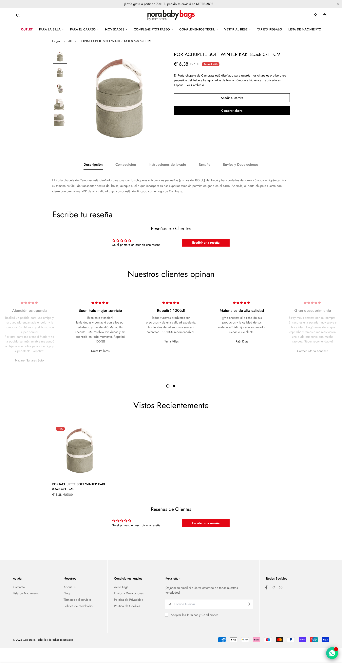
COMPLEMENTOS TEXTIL (197, 29)
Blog (67, 593)
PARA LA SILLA (50, 29)
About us (69, 587)
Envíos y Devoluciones (129, 593)
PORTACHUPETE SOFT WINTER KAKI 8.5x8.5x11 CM (78, 486)
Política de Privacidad (128, 599)
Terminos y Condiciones (202, 615)
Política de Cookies (127, 606)
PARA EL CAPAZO (83, 29)
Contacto (19, 587)
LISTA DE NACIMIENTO (304, 29)
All (69, 41)
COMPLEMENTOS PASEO (152, 29)
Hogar (56, 41)
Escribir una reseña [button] (205, 242)
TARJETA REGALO (269, 29)
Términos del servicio (77, 599)
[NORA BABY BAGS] (171, 15)
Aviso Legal (121, 587)
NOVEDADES (114, 29)
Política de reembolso (78, 606)
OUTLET (27, 29)
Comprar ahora (231, 110)
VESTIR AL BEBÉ (236, 29)
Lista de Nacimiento (26, 593)
